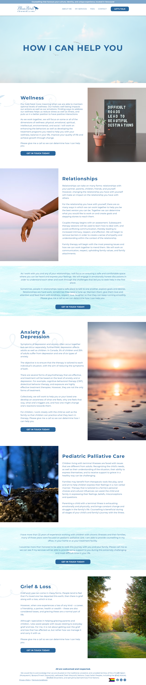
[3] (121, 680)
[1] (117, 680)
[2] (125, 680)
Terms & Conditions (39, 680)
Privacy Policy (25, 680)
